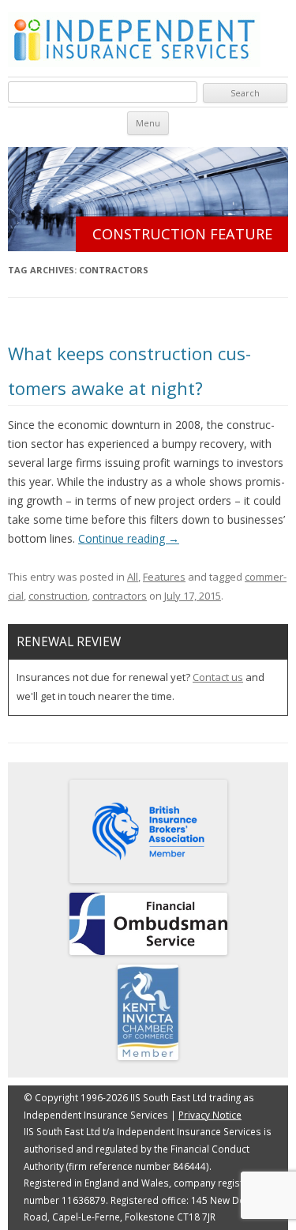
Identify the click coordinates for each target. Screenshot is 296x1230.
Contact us (218, 677)
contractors (119, 596)
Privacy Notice (210, 1114)
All (132, 577)
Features (164, 577)
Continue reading (128, 538)
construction (58, 596)
